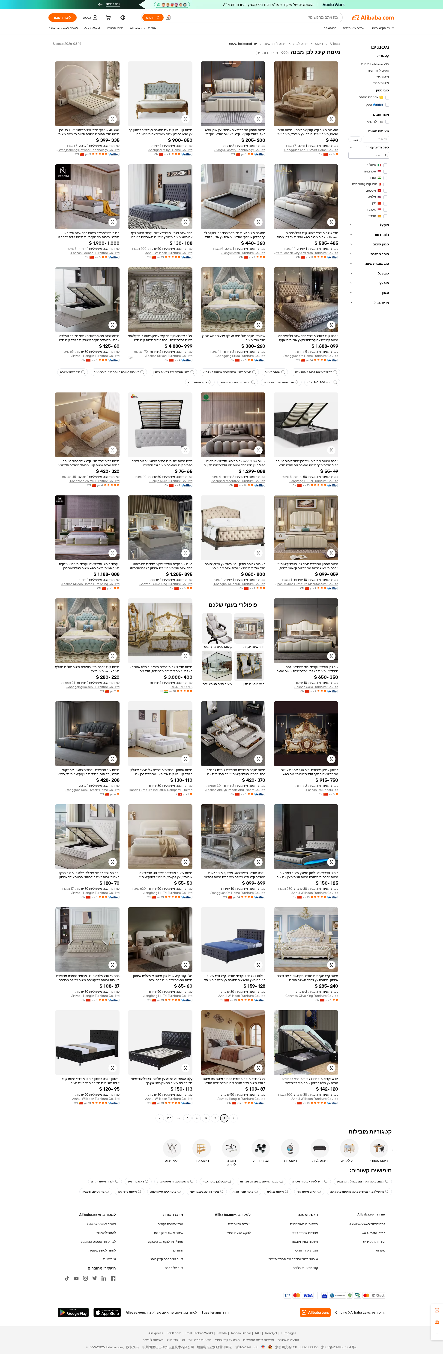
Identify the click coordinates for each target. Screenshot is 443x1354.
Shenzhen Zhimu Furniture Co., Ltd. (94, 481)
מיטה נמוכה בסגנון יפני (204, 1191)
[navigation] (369, 581)
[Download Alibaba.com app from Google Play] (73, 1312)
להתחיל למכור (106, 1233)
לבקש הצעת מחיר (239, 1233)
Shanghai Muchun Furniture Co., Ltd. (239, 584)
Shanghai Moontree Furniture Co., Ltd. (238, 481)
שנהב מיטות (272, 372)
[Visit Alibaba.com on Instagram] (85, 1278)
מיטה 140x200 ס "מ (319, 382)
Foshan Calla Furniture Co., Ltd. (316, 687)
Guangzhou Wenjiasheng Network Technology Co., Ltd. (87, 150)
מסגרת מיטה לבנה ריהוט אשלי (313, 372)
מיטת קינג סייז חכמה (163, 1191)
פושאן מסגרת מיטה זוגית (173, 1181)
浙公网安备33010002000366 (296, 1347)
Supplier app (211, 1312)
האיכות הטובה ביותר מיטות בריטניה (116, 372)
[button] (168, 17)
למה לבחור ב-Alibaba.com (367, 1224)
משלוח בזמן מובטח (305, 1241)
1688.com (174, 1333)
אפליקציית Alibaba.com (143, 1312)
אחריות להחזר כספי (304, 1233)
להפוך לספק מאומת (102, 1250)
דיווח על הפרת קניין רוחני (166, 1259)
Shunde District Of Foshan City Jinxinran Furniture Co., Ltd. (306, 253)
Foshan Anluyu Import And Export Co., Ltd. (235, 790)
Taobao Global (240, 1333)
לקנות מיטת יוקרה (102, 1181)
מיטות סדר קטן (127, 1191)
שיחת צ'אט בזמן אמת (168, 1233)
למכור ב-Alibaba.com (101, 1224)
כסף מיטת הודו (197, 382)
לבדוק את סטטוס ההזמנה (98, 1241)
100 (169, 1118)
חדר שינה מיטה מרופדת (279, 382)
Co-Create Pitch (373, 1233)
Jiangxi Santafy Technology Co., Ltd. (239, 150)
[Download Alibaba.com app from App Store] (107, 1312)
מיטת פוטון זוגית (243, 1191)
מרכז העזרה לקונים (170, 1224)
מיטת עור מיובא (70, 372)
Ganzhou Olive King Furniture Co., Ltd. (165, 584)
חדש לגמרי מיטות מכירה (307, 1181)
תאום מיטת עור (307, 1191)
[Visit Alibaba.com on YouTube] (76, 1278)
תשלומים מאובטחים (304, 1224)
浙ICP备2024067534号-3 (339, 1347)
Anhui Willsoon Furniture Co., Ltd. (168, 253)
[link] (437, 1310)
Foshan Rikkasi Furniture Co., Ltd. (168, 356)
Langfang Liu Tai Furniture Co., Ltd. (313, 481)
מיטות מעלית (275, 1191)
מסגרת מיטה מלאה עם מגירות (259, 1181)
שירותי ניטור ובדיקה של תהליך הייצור (293, 1259)
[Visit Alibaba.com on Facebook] (113, 1278)
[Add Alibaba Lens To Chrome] (315, 1312)
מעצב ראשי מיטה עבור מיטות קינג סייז (227, 372)
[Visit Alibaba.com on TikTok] (67, 1278)
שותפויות (109, 1259)
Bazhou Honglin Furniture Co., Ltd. (95, 356)
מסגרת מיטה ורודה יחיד (235, 382)
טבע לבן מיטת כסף (215, 1181)
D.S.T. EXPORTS (181, 687)
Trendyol (270, 1333)
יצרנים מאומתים (239, 1224)
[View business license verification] (263, 1347)
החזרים (178, 1250)
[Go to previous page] (233, 1118)
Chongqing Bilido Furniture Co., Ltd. (240, 356)
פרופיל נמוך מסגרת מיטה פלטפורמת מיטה (357, 1191)
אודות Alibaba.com (371, 1214)
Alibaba (335, 43)
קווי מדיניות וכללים (305, 1268)
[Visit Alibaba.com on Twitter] (94, 1278)
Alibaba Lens (360, 1312)
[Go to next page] (160, 1118)
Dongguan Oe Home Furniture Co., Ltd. (310, 356)
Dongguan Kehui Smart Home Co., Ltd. (311, 150)
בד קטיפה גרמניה (93, 1191)
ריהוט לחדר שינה (275, 43)
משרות (380, 1250)
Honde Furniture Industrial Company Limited (160, 790)
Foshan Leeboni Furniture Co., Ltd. (95, 253)
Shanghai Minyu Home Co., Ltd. (170, 150)
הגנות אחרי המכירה (304, 1250)
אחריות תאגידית (374, 1241)
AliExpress (155, 1333)
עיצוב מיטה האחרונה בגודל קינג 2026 (360, 1181)
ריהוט (319, 43)
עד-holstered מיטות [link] (243, 43)
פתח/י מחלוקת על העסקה (165, 1241)
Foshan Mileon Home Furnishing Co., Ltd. (90, 584)
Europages (288, 1333)
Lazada (222, 1333)
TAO (257, 1333)
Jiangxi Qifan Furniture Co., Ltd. (243, 253)
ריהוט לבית (300, 43)
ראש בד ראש (136, 1181)
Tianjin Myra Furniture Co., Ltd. (170, 481)
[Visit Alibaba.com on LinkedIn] (104, 1278)
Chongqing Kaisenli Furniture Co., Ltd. (93, 687)
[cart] (107, 18)
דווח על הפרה (174, 1268)
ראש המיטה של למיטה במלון (171, 372)
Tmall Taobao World (199, 1333)
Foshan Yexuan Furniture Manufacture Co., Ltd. (306, 584)
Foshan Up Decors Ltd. (321, 790)
